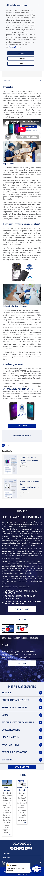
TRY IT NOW (22, 425)
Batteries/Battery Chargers (18, 722)
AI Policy (26, 874)
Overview (5, 84)
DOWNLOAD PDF (22, 767)
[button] (22, 80)
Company (6, 853)
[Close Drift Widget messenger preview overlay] (4, 864)
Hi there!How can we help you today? (15, 868)
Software (7, 759)
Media (25, 84)
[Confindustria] (30, 848)
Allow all (20, 53)
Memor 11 (6, 692)
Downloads (11, 84)
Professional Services (14, 707)
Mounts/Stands (10, 744)
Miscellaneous (10, 737)
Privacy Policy (14, 47)
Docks (5, 715)
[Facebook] (15, 848)
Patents (18, 874)
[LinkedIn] (12, 848)
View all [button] (22, 663)
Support (5, 862)
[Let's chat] (36, 868)
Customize (20, 58)
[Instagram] (26, 848)
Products (6, 858)
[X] (19, 848)
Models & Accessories (32, 82)
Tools (39, 84)
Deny (21, 64)
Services (18, 84)
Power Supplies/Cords (14, 752)
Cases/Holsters (11, 729)
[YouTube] (22, 848)
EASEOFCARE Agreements (15, 700)
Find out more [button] (22, 609)
